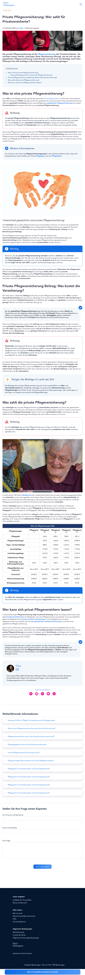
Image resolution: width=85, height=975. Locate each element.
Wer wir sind (17, 913)
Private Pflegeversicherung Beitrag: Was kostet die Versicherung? (32, 77)
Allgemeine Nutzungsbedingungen (26, 938)
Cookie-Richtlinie (19, 935)
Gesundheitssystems (52, 99)
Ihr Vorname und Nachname (12, 815)
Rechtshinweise (18, 932)
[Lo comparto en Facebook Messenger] (42, 695)
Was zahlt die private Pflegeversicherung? (23, 80)
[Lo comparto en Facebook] (31, 695)
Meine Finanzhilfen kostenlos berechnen (42, 972)
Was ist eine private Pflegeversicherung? (23, 73)
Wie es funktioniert (20, 903)
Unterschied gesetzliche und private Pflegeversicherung (31, 75)
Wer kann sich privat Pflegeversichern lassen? (25, 83)
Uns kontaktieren (19, 922)
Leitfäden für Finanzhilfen (22, 900)
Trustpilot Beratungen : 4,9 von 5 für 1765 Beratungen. (44, 965)
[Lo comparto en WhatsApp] (54, 695)
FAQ (14, 919)
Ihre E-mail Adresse (9, 828)
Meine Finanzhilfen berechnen (24, 916)
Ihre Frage (6, 841)
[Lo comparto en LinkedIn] (36, 695)
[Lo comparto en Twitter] (48, 695)
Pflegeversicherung (47, 54)
